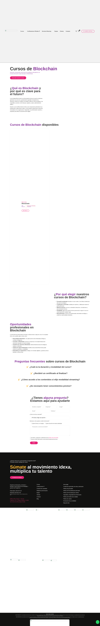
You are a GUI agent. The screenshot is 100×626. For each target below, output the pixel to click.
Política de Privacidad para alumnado (71, 490)
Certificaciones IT (40, 486)
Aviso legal (65, 484)
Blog (38, 498)
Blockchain (25, 203)
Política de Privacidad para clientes (71, 492)
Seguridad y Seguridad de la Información (72, 494)
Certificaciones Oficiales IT (33, 31)
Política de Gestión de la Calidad (70, 496)
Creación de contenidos (42, 488)
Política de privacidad (68, 488)
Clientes (62, 31)
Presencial (29, 205)
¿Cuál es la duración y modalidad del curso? (50, 367)
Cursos (22, 31)
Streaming (33, 205)
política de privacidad (53, 437)
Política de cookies (67, 498)
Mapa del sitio (66, 502)
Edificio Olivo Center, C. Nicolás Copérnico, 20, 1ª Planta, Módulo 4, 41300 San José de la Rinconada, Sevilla (19, 500)
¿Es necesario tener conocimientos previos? (50, 386)
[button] (50, 367)
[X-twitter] (16, 504)
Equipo (56, 31)
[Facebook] (12, 504)
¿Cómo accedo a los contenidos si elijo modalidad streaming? (50, 379)
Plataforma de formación (42, 490)
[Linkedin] (14, 504)
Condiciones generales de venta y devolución (73, 486)
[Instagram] (10, 504)
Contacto (68, 31)
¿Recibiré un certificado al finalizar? (50, 373)
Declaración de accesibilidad (69, 500)
